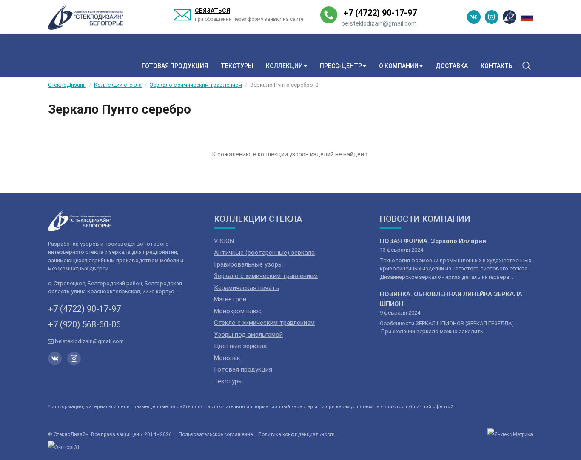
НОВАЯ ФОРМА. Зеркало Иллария (433, 241)
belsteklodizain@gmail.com (379, 23)
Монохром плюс (238, 311)
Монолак (227, 358)
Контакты (497, 65)
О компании (399, 65)
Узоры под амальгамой (248, 334)
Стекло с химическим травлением (264, 323)
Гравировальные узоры (248, 264)
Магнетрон (230, 299)
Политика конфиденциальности (296, 434)
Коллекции (284, 65)
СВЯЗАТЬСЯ (212, 10)
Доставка (452, 65)
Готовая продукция (175, 65)
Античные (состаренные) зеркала (264, 252)
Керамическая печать (246, 288)
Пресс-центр (341, 65)
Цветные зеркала (240, 346)
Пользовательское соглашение (216, 434)
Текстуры (237, 65)
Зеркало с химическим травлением (266, 276)
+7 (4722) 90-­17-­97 (380, 13)
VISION (224, 241)
